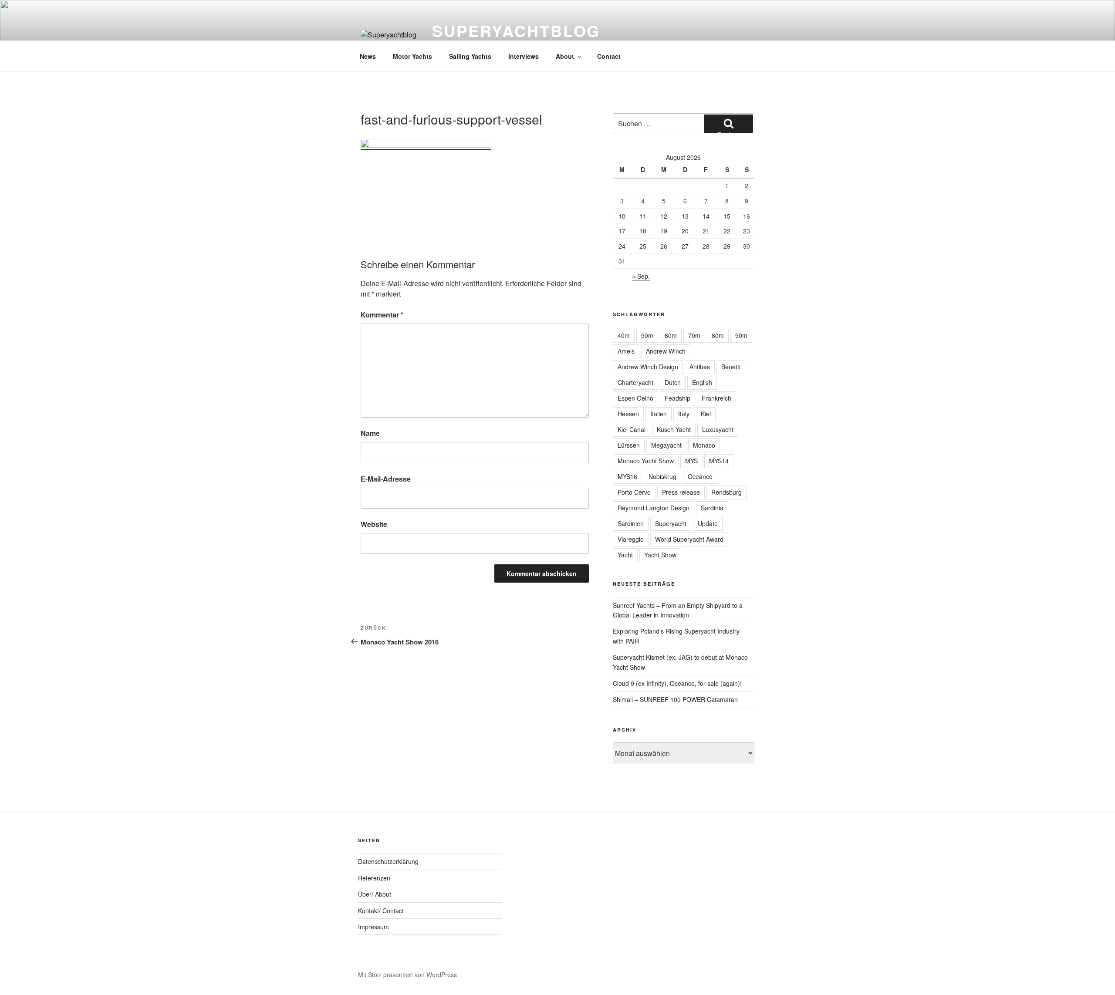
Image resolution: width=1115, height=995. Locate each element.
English (702, 382)
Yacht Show (660, 554)
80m (718, 335)
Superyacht (670, 523)
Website (374, 524)
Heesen (628, 413)
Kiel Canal (631, 429)
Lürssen (629, 445)
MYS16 (627, 476)
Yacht (625, 554)
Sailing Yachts (470, 56)
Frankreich (716, 398)
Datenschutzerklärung (388, 861)
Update (708, 523)
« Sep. (641, 276)
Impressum (373, 926)
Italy (683, 413)
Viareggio (631, 539)
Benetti (730, 366)
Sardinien (631, 523)
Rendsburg (726, 492)
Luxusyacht (717, 429)
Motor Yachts (412, 56)
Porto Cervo (634, 492)
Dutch (673, 382)
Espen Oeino (635, 398)
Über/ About (374, 894)
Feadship (677, 398)
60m (671, 335)
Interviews (523, 56)
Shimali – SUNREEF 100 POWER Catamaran (675, 699)
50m (647, 335)
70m (694, 335)
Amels (626, 351)
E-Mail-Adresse (386, 479)
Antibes (699, 366)
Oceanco (700, 476)
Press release (681, 492)
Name (370, 433)
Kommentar (382, 315)
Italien (658, 413)
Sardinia (712, 507)
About (565, 56)
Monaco (704, 445)
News (368, 56)
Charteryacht (635, 382)
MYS (691, 460)
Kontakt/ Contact (381, 910)
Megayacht (666, 445)
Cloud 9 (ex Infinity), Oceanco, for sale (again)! (677, 683)
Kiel (706, 413)
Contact (609, 56)
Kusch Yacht (674, 429)
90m (741, 335)
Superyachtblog (516, 30)
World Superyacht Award (689, 539)
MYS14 (719, 460)
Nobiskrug (662, 476)
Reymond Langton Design (653, 507)
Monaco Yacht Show (646, 460)
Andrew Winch (666, 351)
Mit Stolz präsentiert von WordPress (407, 974)
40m (624, 335)
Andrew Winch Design (648, 366)
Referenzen (374, 878)
